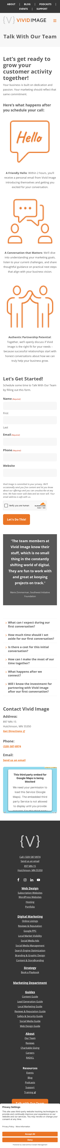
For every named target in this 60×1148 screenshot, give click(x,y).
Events (30, 1072)
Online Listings (30, 921)
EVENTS (23, 8)
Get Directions (12, 731)
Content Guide (30, 996)
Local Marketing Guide (30, 1006)
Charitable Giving (30, 1047)
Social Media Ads (30, 940)
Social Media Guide (30, 1021)
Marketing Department (30, 983)
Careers (30, 1052)
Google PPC (30, 930)
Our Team (30, 1038)
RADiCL (30, 1057)
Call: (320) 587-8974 (30, 857)
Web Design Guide (30, 1026)
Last (5, 427)
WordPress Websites (30, 897)
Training (28, 1092)
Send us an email (14, 760)
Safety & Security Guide (30, 1016)
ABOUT (11, 4)
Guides (30, 992)
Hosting (30, 902)
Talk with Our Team (30, 1103)
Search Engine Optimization (30, 950)
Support (30, 1087)
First (5, 413)
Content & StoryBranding (30, 960)
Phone (12, 450)
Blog (30, 1077)
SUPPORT (42, 8)
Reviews (30, 1043)
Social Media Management (30, 945)
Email (11, 435)
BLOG (27, 4)
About (30, 1034)
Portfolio (30, 906)
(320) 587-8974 (12, 746)
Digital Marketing (30, 916)
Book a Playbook (30, 972)
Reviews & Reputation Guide (30, 1011)
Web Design (30, 888)
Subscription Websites (30, 892)
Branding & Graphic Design (30, 955)
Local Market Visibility (30, 935)
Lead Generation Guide (30, 1001)
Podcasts (30, 1082)
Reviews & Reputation (30, 926)
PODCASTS (45, 4)
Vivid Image (24, 20)
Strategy (30, 968)
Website (9, 466)
